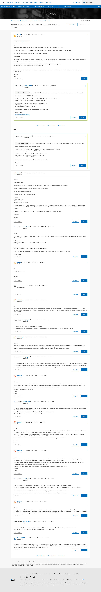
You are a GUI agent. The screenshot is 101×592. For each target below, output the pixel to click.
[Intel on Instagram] (34, 577)
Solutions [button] (25, 2)
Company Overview (24, 574)
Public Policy (76, 574)
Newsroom (40, 574)
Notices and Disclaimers (66, 583)
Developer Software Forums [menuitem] (24, 6)
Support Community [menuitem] (5, 6)
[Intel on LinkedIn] (27, 577)
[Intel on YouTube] (30, 577)
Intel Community (14, 20)
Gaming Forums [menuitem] (50, 6)
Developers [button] (33, 2)
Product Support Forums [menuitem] (39, 6)
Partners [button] (41, 2)
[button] (87, 35)
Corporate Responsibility (60, 574)
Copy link (74, 117)
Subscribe (72, 25)
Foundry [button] (48, 2)
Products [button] (10, 2)
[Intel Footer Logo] (13, 580)
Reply (84, 78)
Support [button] (17, 2)
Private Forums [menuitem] (66, 6)
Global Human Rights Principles (59, 584)
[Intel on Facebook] (20, 577)
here (51, 561)
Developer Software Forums (26, 20)
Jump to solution (22, 42)
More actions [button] (83, 25)
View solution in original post (22, 114)
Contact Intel (33, 574)
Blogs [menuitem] (59, 6)
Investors (46, 574)
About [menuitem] (14, 6)
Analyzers (50, 20)
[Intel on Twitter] (24, 577)
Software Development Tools (40, 20)
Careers (51, 574)
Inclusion (69, 574)
